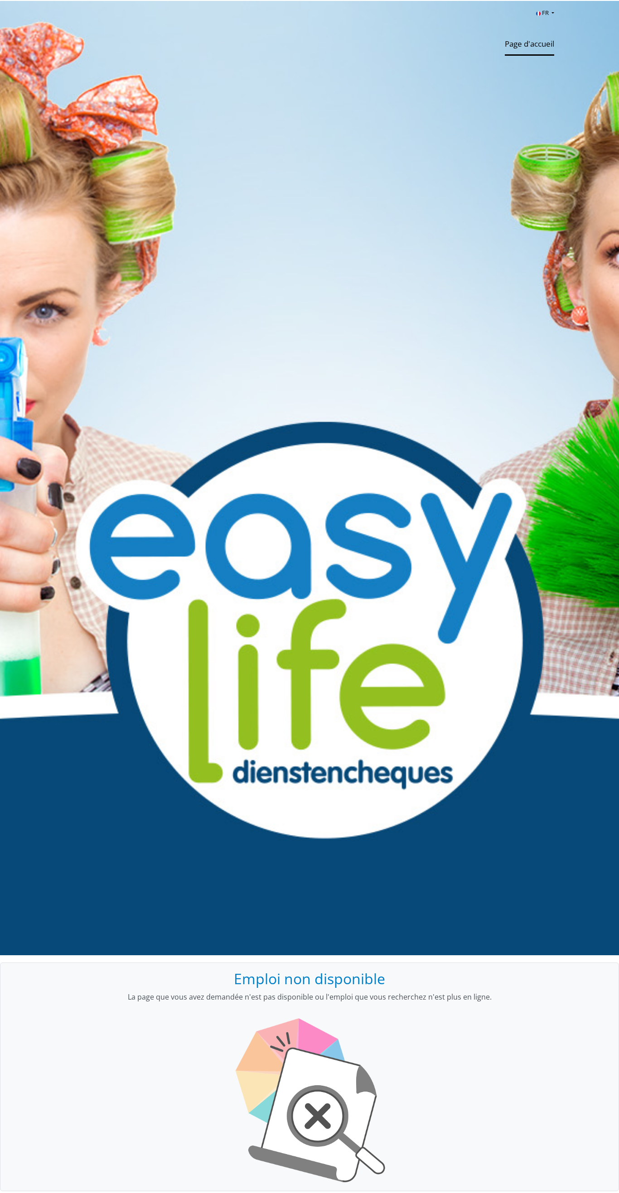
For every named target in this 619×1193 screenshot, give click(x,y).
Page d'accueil (529, 43)
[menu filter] (309, 0)
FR (545, 13)
